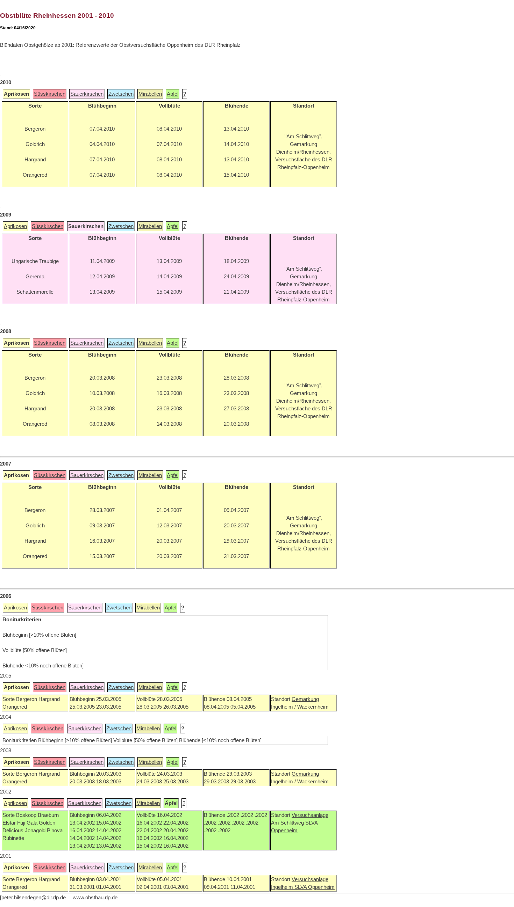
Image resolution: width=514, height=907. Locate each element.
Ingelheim (282, 887)
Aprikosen (15, 226)
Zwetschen (121, 94)
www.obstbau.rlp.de (95, 897)
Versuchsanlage (310, 815)
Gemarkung (305, 699)
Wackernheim (313, 707)
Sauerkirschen (86, 94)
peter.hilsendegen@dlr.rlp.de (33, 897)
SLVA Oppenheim (314, 887)
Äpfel (172, 94)
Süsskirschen (49, 94)
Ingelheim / (283, 707)
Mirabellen (150, 94)
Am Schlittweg (287, 823)
